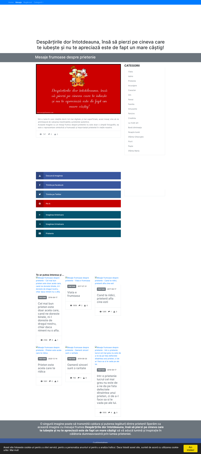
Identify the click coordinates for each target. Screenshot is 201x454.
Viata (130, 71)
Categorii (38, 2)
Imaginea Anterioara (54, 215)
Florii (130, 141)
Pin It (47, 203)
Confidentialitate (100, 442)
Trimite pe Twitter (53, 194)
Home (11, 2)
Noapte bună (134, 132)
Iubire (130, 76)
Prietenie (49, 233)
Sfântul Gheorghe (136, 137)
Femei (130, 99)
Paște (130, 146)
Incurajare (132, 85)
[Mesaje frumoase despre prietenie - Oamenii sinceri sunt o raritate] (78, 350)
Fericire (131, 113)
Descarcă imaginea (54, 175)
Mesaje (18, 2)
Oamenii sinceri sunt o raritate (77, 366)
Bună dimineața (135, 127)
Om (129, 95)
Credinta (132, 118)
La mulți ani (133, 123)
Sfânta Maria (133, 151)
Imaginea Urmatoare (54, 224)
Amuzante (132, 109)
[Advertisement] (100, 23)
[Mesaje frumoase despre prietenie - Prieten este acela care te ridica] (49, 350)
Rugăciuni (27, 2)
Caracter (132, 90)
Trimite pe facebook (54, 185)
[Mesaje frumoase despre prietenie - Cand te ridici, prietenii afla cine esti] (108, 280)
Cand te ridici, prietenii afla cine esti (106, 299)
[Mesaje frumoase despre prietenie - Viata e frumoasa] (78, 279)
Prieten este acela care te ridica (46, 368)
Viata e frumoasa (73, 294)
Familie (131, 104)
